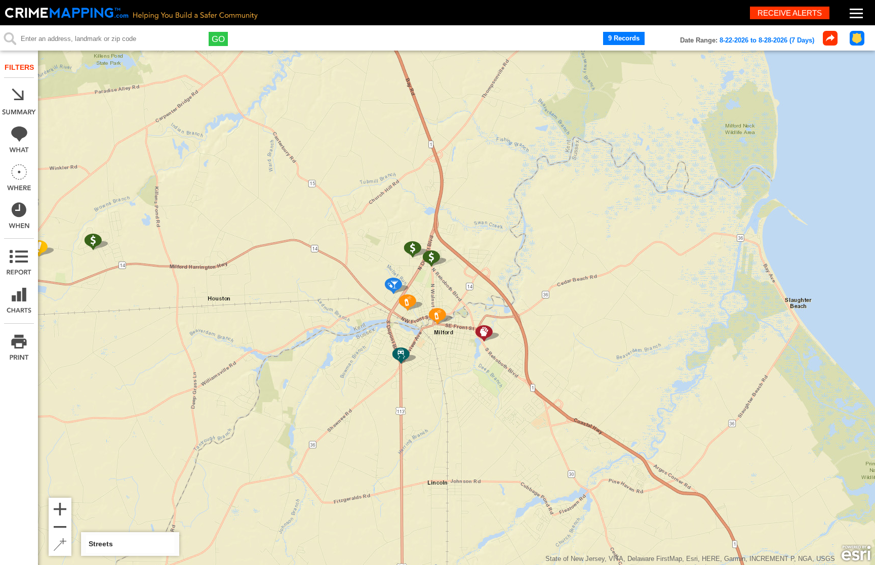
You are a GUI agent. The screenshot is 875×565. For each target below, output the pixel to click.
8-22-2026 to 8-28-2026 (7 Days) (767, 40)
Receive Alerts (790, 13)
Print (19, 347)
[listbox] (130, 544)
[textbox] (105, 39)
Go (218, 39)
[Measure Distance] (60, 544)
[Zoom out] (60, 526)
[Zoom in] (60, 509)
